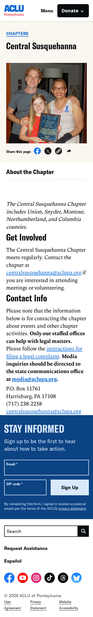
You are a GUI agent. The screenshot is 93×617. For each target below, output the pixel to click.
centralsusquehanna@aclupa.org (43, 272)
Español (12, 561)
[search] (83, 531)
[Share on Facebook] (37, 153)
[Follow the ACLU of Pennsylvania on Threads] (63, 579)
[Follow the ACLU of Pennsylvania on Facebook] (9, 579)
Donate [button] (70, 10)
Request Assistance (26, 548)
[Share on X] (47, 153)
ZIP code (14, 484)
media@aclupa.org (34, 378)
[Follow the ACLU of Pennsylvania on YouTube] (23, 579)
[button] (58, 151)
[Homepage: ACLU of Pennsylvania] (22, 11)
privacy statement (72, 508)
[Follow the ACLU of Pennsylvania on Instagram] (36, 579)
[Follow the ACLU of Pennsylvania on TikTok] (49, 579)
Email (11, 464)
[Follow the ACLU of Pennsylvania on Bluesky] (76, 579)
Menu (47, 10)
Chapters (17, 33)
